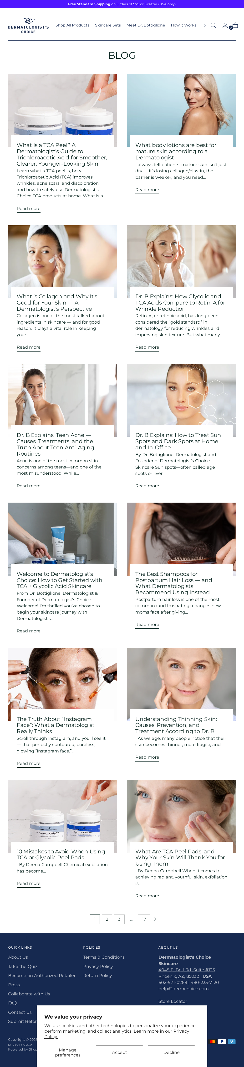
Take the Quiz (22, 966)
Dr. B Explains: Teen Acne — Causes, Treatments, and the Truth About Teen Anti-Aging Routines (55, 444)
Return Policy (97, 975)
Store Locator (172, 1001)
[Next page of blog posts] (155, 919)
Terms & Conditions (104, 957)
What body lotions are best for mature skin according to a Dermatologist (175, 151)
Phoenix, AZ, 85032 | (185, 976)
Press (14, 984)
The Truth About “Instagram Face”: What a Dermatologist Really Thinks (55, 725)
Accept (119, 1052)
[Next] (204, 25)
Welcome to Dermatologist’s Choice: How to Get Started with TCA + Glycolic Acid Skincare (59, 580)
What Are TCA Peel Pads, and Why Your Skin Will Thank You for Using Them (180, 857)
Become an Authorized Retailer (42, 975)
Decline (171, 1052)
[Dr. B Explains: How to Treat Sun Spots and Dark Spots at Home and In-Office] (181, 400)
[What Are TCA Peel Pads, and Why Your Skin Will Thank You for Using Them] (181, 816)
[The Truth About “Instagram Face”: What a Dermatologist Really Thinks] (62, 684)
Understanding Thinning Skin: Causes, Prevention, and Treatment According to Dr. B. (176, 725)
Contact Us (20, 1012)
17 (144, 919)
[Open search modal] (213, 25)
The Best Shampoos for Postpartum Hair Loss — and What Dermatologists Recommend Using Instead (173, 583)
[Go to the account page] (223, 25)
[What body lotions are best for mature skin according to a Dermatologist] (181, 110)
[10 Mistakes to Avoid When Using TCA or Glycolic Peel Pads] (62, 816)
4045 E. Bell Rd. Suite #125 (186, 969)
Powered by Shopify (24, 1049)
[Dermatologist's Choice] (28, 25)
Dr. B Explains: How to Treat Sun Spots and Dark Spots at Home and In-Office (178, 441)
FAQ (12, 1002)
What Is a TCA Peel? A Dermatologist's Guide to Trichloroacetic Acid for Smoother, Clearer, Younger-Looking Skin (62, 154)
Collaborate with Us (29, 993)
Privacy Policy (98, 966)
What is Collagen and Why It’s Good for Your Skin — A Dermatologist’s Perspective (57, 302)
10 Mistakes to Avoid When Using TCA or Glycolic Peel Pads (61, 854)
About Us (18, 957)
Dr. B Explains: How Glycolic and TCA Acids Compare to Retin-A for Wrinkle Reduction (180, 302)
